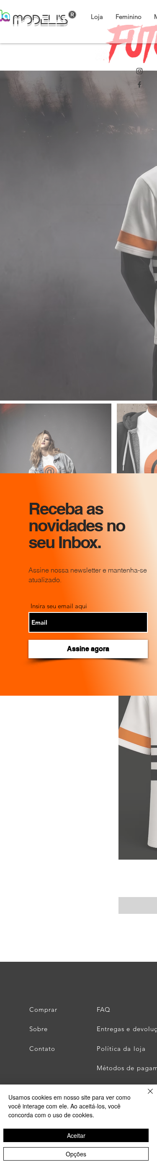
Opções (76, 1154)
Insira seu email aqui (59, 606)
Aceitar (76, 1135)
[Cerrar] (145, 1096)
